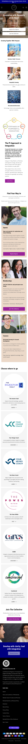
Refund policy (23, 738)
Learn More (10, 180)
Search (4, 691)
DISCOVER (13, 445)
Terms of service (18, 740)
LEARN (13, 484)
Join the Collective (14, 33)
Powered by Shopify (16, 738)
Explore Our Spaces (14, 29)
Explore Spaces (14, 253)
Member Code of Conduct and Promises (11, 697)
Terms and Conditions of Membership (11, 694)
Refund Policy (6, 707)
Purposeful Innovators (9, 738)
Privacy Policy (6, 710)
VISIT (13, 521)
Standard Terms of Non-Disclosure (10, 719)
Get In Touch (5, 722)
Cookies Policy (6, 713)
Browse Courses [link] (14, 653)
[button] (1, 7)
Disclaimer (5, 703)
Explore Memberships (14, 619)
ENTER (13, 407)
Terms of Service (6, 716)
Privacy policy (11, 740)
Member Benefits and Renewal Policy (11, 700)
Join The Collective (14, 308)
